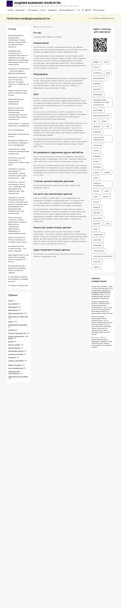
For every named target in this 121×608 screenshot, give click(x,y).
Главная (10, 10)
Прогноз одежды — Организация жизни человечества (98, 318)
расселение (97, 218)
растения (96, 224)
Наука (10, 322)
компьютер (97, 145)
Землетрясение (14, 348)
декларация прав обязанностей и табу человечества (101, 102)
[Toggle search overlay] (79, 10)
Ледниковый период (16, 351)
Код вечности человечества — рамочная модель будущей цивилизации (18, 71)
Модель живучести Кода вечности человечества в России (17, 93)
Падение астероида (15, 354)
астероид (97, 73)
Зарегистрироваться (66, 10)
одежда (107, 172)
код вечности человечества (98, 138)
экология (96, 262)
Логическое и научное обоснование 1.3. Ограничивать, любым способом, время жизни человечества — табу (17, 173)
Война (10, 338)
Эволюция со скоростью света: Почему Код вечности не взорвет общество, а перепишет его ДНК (18, 81)
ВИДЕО (96, 62)
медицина (97, 156)
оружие (96, 191)
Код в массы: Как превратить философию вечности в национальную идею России (102, 310)
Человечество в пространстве (14, 372)
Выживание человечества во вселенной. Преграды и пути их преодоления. (18, 143)
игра (107, 126)
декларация (97, 94)
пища (95, 196)
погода (96, 202)
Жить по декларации (16, 130)
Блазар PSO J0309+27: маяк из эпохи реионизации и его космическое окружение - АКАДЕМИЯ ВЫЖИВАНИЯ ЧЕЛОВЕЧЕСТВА (102, 290)
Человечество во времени (18, 376)
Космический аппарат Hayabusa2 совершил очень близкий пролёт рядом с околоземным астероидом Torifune (101, 343)
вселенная (97, 84)
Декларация (20, 10)
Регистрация (100, 10)
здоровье (96, 126)
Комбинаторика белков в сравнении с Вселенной (100, 297)
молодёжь (97, 167)
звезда (103, 121)
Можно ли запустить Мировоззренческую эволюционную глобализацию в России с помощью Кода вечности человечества (17, 113)
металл (96, 161)
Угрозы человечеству (16, 336)
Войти (89, 10)
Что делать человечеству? (18, 285)
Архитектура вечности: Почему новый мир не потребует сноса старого (17, 240)
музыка (96, 172)
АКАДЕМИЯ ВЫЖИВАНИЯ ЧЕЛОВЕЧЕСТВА (37, 3)
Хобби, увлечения (14, 365)
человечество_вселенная (102, 256)
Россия (96, 67)
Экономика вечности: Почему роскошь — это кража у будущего (17, 248)
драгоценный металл (101, 116)
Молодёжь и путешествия (18, 316)
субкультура (98, 234)
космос (96, 151)
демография (98, 110)
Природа (11, 330)
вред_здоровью (99, 78)
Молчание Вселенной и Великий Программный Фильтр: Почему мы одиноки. (17, 269)
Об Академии (32, 10)
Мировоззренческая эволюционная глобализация (15, 101)
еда (94, 121)
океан (95, 178)
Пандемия (12, 357)
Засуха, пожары (14, 345)
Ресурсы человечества (16, 333)
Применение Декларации (17, 325)
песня (107, 191)
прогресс (96, 213)
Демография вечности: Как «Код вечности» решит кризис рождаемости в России (18, 258)
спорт (95, 229)
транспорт (97, 240)
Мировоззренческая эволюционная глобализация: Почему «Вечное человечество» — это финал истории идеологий (18, 41)
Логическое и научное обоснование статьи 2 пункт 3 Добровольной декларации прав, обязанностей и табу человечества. (16, 187)
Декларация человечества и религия (18, 135)
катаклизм (97, 132)
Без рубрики (13, 304)
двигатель (97, 89)
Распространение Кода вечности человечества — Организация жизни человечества (101, 304)
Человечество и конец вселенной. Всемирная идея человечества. (18, 151)
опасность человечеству (98, 184)
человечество (98, 251)
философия (97, 245)
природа (96, 207)
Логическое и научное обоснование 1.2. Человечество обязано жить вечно (19, 161)
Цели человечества (15, 368)
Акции (10, 301)
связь (108, 224)
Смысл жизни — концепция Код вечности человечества (18, 125)
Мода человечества (15, 313)
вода (108, 73)
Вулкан (10, 341)
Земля (106, 62)
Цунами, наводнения (16, 361)
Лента (43, 10)
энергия (96, 267)
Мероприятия (13, 310)
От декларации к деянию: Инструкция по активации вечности (18, 279)
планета (106, 196)
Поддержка (52, 10)
